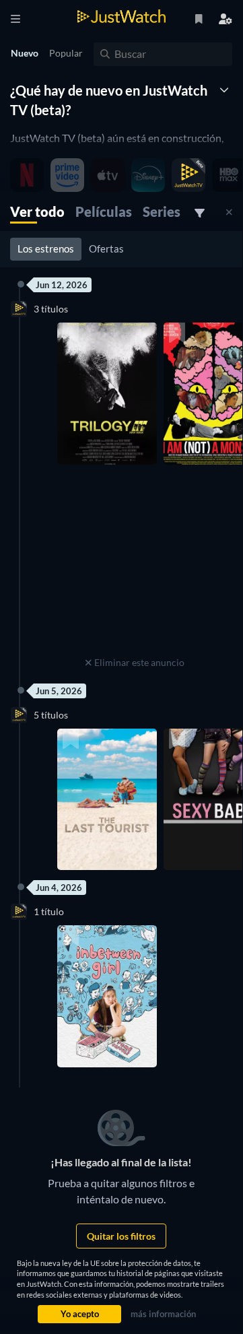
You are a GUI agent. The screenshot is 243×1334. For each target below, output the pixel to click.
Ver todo (37, 211)
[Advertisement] (135, 569)
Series (161, 211)
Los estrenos (46, 248)
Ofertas (106, 248)
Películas (103, 211)
